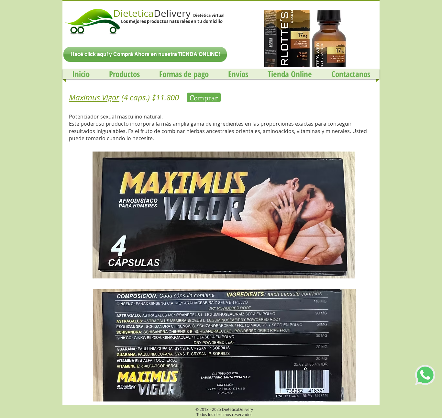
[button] (302, 38)
